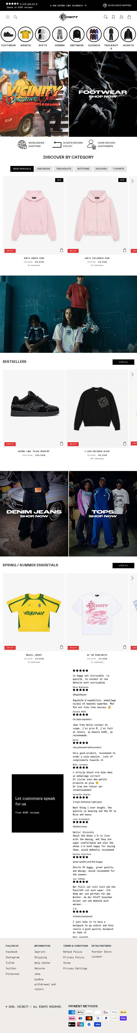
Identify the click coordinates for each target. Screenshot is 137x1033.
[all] (34, 94)
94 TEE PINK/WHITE (97, 654)
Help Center (42, 963)
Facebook (11, 951)
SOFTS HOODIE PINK (34, 258)
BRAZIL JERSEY (34, 654)
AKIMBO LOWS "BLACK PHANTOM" (34, 451)
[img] (94, 670)
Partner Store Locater (101, 954)
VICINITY (23, 1006)
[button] (7, 17)
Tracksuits (63, 168)
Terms (67, 963)
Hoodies (101, 168)
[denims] (34, 513)
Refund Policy (72, 951)
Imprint (39, 951)
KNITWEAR (43, 168)
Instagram (12, 957)
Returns (39, 968)
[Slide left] (5, 181)
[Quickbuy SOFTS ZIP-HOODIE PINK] (124, 250)
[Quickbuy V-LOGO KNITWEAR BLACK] (124, 443)
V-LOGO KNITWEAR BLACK (97, 451)
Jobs (37, 974)
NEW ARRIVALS (22, 168)
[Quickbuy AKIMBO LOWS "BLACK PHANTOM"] (61, 443)
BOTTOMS (83, 168)
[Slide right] (132, 181)
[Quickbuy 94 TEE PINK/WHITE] (124, 646)
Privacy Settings (75, 968)
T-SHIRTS (118, 168)
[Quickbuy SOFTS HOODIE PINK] (61, 250)
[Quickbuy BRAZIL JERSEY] (61, 646)
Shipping (40, 957)
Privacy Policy (73, 957)
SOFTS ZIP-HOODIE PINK (97, 258)
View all (123, 362)
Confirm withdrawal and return (45, 984)
